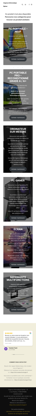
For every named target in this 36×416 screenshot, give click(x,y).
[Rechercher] (22, 5)
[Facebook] (29, 5)
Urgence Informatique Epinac (10, 4)
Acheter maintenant (18, 59)
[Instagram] (31, 5)
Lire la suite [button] (8, 343)
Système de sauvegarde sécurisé (18, 413)
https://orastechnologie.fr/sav (23, 380)
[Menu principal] (25, 5)
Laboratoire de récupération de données (18, 411)
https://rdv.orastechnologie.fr (19, 372)
